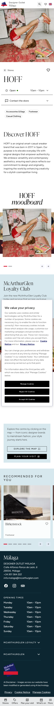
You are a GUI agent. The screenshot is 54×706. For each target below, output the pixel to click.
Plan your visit (25, 456)
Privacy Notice (27, 344)
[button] (47, 524)
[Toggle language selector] (50, 4)
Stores (11, 70)
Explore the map (25, 449)
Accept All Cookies (27, 399)
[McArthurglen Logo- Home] (4, 4)
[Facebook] (6, 585)
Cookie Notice (22, 692)
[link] (17, 4)
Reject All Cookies (27, 392)
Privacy (8, 692)
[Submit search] (39, 4)
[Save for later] (48, 70)
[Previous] (42, 266)
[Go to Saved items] (45, 4)
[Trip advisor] (22, 585)
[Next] (48, 266)
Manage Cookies (41, 692)
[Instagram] (14, 585)
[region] (27, 353)
